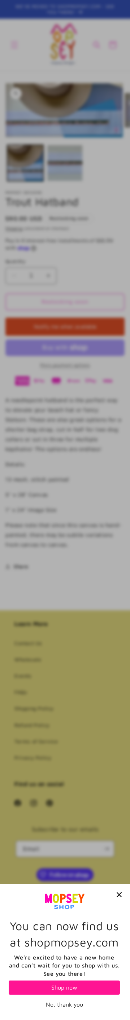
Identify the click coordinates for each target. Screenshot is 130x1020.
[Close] (119, 895)
